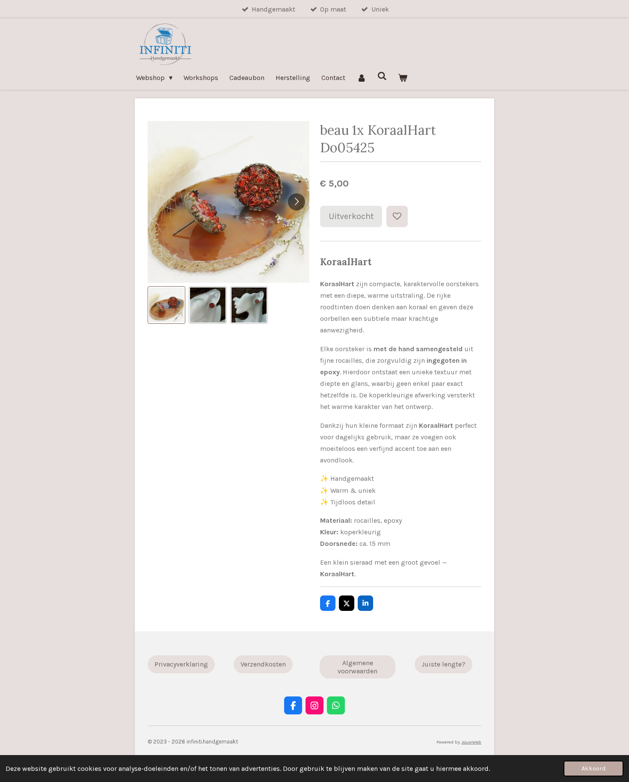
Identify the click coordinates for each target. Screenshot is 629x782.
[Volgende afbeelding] (296, 201)
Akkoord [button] (593, 768)
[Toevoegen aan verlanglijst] (397, 216)
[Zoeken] (382, 76)
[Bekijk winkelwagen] (402, 78)
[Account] (361, 78)
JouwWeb (471, 742)
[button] (166, 305)
